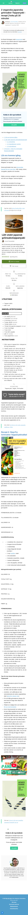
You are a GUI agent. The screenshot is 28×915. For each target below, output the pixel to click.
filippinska (17, 3)
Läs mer (20, 31)
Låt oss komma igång (10, 137)
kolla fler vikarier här (13, 696)
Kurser (24, 3)
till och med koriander (10, 707)
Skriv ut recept (15, 261)
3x (7, 313)
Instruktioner (11, 146)
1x (3, 313)
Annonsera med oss (14, 904)
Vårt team (14, 902)
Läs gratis (14, 124)
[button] (2, 257)
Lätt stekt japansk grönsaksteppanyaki (15, 139)
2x (5, 313)
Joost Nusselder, (14, 21)
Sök (3, 3)
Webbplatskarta (14, 906)
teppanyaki (19, 39)
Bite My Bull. (9, 898)
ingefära (12, 553)
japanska (10, 3)
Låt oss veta (13, 396)
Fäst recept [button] (15, 266)
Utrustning (11, 142)
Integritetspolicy (14, 908)
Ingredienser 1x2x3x (14, 144)
